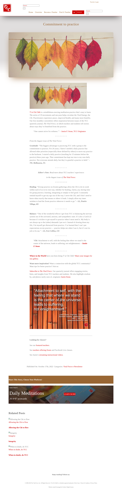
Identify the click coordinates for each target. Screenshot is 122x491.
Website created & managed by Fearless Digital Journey (61, 487)
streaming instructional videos (51, 355)
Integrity (12, 436)
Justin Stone (65, 277)
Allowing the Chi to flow (18, 422)
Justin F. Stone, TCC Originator (73, 131)
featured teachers (42, 345)
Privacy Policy (94, 483)
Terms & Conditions (85, 483)
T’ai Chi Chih (35, 112)
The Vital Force (69, 177)
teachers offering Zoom (42, 350)
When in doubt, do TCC (18, 449)
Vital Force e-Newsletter (72, 366)
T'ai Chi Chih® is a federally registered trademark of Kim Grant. (65, 483)
